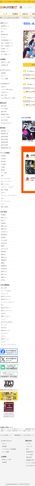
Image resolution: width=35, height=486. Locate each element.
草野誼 (2, 246)
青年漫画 (3, 161)
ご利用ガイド (4, 92)
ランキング (4, 29)
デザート (3, 336)
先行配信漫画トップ (6, 40)
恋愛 (2, 175)
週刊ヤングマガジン (6, 296)
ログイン (3, 76)
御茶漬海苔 (4, 234)
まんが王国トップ (6, 435)
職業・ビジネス (5, 184)
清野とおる (4, 257)
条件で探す (4, 106)
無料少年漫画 (4, 145)
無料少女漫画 (4, 139)
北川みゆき (4, 243)
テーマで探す (4, 108)
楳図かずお (4, 229)
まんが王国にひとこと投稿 (8, 98)
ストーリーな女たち (6, 290)
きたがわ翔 (4, 240)
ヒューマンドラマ (5, 178)
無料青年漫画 (4, 142)
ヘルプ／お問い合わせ (7, 89)
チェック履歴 (4, 78)
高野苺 (2, 263)
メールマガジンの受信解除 (9, 449)
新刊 (2, 31)
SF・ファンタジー (6, 201)
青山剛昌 (3, 214)
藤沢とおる (4, 274)
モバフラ (3, 342)
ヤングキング (4, 333)
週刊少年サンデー (5, 330)
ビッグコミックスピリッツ (8, 302)
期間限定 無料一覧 (6, 148)
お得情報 (4, 462)
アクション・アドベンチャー (8, 195)
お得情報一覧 (4, 65)
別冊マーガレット (5, 316)
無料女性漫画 (4, 136)
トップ (5, 14)
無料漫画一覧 (4, 133)
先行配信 (15, 14)
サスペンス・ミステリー (7, 187)
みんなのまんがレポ (6, 123)
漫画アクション (5, 339)
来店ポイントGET (5, 62)
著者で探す (4, 111)
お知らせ (3, 86)
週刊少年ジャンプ (5, 299)
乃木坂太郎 (4, 268)
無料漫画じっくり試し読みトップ (24, 435)
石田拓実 (3, 223)
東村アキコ (4, 271)
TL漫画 (3, 167)
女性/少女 (25, 14)
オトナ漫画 (4, 173)
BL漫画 (3, 170)
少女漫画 (3, 158)
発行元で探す (4, 120)
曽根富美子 (4, 260)
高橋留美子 (4, 266)
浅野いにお (4, 217)
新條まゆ (3, 254)
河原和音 (3, 237)
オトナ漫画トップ (5, 54)
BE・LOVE (4, 288)
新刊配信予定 (4, 34)
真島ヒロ (3, 277)
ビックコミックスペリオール (8, 344)
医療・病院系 (4, 207)
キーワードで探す (5, 117)
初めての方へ (4, 95)
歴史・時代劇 (4, 190)
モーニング (4, 324)
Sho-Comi (3, 327)
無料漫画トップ (5, 26)
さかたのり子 (4, 249)
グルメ (2, 204)
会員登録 (3, 73)
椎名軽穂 (3, 251)
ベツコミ (3, 319)
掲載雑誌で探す (5, 114)
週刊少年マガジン (5, 307)
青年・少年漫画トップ (7, 46)
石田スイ (3, 220)
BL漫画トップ (4, 51)
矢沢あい (3, 280)
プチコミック (4, 293)
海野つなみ (4, 226)
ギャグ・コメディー (6, 181)
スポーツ (3, 192)
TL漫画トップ (4, 48)
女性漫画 (3, 155)
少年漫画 (3, 164)
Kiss (2, 305)
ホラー (2, 198)
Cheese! (3, 313)
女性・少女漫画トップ (7, 43)
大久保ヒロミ (4, 231)
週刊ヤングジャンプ (6, 310)
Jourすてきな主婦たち (7, 322)
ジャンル (3, 37)
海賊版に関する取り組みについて (9, 389)
